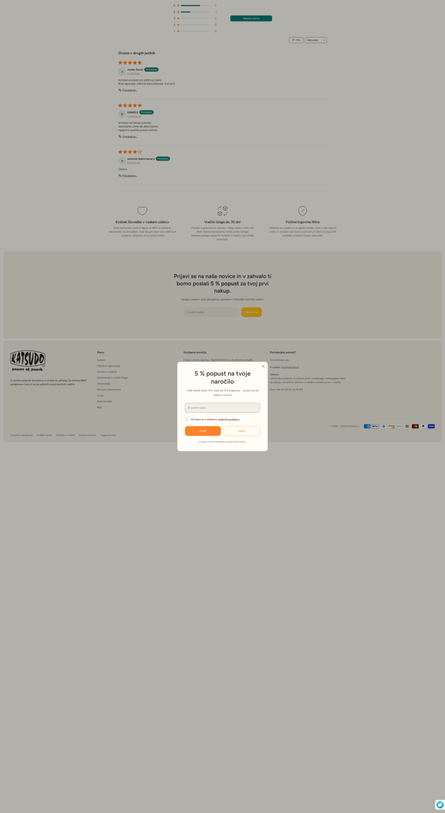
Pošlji (203, 431)
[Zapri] (263, 366)
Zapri (242, 431)
